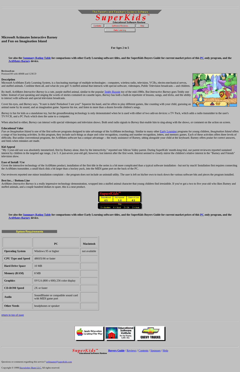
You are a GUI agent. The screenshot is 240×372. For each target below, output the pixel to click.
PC (202, 57)
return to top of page (12, 314)
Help (165, 350)
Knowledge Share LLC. (31, 367)
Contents (143, 350)
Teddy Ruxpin (112, 91)
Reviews (131, 350)
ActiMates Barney (19, 61)
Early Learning (168, 131)
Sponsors (155, 350)
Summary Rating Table (37, 57)
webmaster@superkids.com (59, 361)
